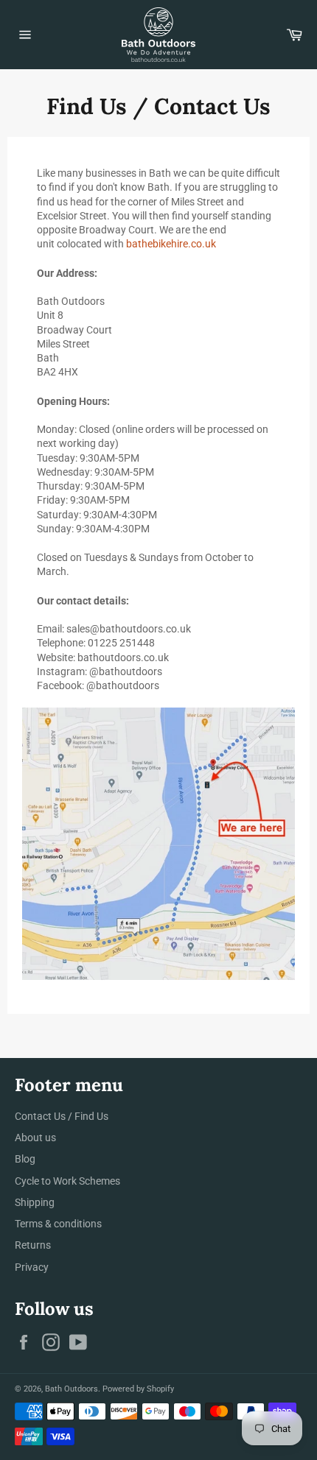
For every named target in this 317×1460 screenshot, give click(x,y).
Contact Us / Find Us (61, 1116)
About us (35, 1137)
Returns (33, 1245)
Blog (25, 1159)
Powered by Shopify (138, 1389)
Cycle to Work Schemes (67, 1181)
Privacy (32, 1267)
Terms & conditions (58, 1224)
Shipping (35, 1202)
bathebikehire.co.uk (171, 244)
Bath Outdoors (71, 1389)
